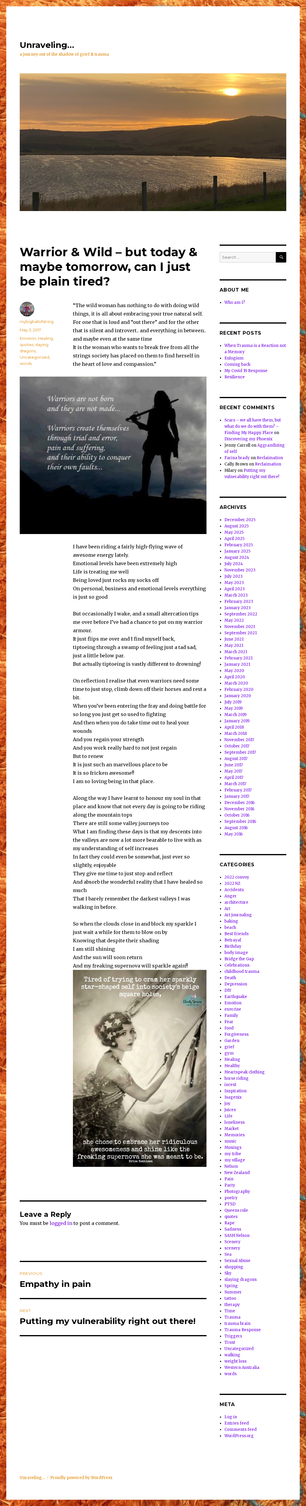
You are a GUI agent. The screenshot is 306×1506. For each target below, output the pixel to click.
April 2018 (234, 727)
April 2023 (234, 589)
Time (229, 1311)
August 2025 (236, 526)
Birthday (232, 946)
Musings (232, 1147)
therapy (232, 1304)
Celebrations (237, 965)
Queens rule (236, 1210)
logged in (61, 1223)
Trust (229, 1342)
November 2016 (239, 809)
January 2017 (236, 796)
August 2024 (236, 557)
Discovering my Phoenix (248, 439)
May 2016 (233, 834)
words (26, 363)
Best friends (236, 933)
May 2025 (234, 532)
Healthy (232, 1065)
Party (229, 1185)
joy (227, 1103)
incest (230, 1084)
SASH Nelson (237, 1235)
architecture (236, 902)
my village (234, 1160)
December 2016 (239, 802)
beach (230, 927)
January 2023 (237, 607)
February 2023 (238, 601)
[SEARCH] (281, 257)
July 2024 (233, 563)
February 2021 (238, 658)
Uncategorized (34, 357)
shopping (233, 1267)
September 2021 (240, 633)
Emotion (28, 338)
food (229, 1028)
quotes (26, 344)
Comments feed (240, 1429)
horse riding (236, 1078)
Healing (45, 338)
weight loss (235, 1361)
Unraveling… (47, 45)
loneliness (234, 1122)
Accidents (234, 889)
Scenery (232, 1241)
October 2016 (237, 815)
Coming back (237, 364)
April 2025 (234, 538)
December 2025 (239, 519)
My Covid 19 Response (245, 370)
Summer (233, 1292)
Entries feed (236, 1423)
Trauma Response (242, 1329)
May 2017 (233, 771)
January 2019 (237, 721)
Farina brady (237, 457)
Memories (234, 1135)
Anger (230, 896)
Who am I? (234, 302)
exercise (232, 1009)
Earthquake (235, 996)
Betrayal (232, 940)
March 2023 (236, 595)
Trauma (232, 1317)
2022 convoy (236, 877)
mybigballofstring (36, 321)
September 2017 (240, 752)
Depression (235, 984)
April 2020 (234, 677)
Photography (237, 1191)
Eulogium (234, 358)
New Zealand (237, 1172)
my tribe (232, 1153)
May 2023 (234, 582)
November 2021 (239, 626)
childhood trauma (241, 971)
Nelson (231, 1166)
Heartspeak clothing (244, 1072)
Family (231, 1015)
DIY (227, 990)
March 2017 (235, 783)
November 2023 (239, 570)
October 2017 (236, 746)
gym (229, 1053)
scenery (232, 1248)
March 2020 (236, 683)
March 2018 (235, 733)
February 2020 (238, 689)
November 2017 (239, 739)
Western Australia (241, 1367)
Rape (229, 1223)
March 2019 (235, 714)
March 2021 (235, 651)
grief (229, 1047)
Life (228, 1116)
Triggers (233, 1336)
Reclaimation (270, 457)
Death (230, 977)
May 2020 (234, 670)
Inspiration (235, 1091)
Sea (228, 1254)
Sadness (232, 1229)
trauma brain (237, 1323)
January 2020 (237, 695)
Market (231, 1128)
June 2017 (233, 765)
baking (231, 921)
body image (236, 952)
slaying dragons (240, 1279)
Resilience (234, 377)
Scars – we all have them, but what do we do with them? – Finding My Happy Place (252, 426)
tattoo (230, 1298)
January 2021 (237, 664)
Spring (231, 1285)
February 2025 (238, 545)
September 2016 (240, 821)
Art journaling (238, 914)
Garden (231, 1040)
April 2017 (233, 777)
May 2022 (234, 620)
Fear (228, 1021)
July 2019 (232, 702)
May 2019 (233, 708)
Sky (228, 1273)
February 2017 (238, 790)
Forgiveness (236, 1034)
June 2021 (234, 639)
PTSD (229, 1204)
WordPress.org (239, 1435)
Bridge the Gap (239, 958)
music (230, 1141)
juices (230, 1109)
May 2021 (233, 645)
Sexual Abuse (237, 1260)
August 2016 (236, 827)
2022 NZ (232, 883)
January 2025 (237, 551)
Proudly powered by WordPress (81, 1477)
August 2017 (235, 758)
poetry (231, 1197)
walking (232, 1355)
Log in (230, 1416)
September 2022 (240, 614)
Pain (228, 1179)
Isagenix (233, 1097)
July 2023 (233, 576)
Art (227, 908)
